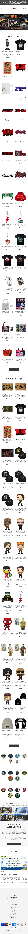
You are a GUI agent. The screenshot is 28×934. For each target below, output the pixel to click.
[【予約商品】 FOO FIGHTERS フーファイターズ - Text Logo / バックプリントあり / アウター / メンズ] (21, 476)
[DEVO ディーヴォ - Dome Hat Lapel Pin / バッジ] (21, 196)
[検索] (23, 8)
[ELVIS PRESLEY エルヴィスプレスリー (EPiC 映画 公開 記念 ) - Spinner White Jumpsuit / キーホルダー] (7, 281)
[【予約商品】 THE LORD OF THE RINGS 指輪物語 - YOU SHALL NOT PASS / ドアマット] (7, 387)
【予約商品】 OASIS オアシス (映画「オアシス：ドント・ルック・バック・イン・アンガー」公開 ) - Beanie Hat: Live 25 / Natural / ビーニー (7, 733)
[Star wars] (17, 778)
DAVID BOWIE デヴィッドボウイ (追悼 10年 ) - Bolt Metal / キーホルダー (7, 225)
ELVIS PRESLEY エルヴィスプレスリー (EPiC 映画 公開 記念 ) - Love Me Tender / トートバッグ (21, 359)
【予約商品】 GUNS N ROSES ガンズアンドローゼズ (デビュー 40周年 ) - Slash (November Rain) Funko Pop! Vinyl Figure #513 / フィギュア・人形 (7, 684)
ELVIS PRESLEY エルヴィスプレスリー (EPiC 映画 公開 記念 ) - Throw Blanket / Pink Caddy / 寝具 (21, 312)
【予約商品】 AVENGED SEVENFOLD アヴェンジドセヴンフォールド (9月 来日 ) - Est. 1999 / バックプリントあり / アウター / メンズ (7, 509)
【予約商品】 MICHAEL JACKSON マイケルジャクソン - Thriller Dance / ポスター (7, 461)
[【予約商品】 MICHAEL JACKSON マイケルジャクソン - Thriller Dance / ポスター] (7, 453)
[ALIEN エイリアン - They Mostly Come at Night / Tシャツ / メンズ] (21, 239)
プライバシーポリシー (14, 914)
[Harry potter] (17, 790)
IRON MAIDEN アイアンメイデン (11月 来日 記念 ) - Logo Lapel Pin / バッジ (20, 162)
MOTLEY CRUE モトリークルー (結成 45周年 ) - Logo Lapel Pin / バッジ (7, 119)
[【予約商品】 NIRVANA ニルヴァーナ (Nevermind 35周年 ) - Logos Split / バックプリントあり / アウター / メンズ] (21, 453)
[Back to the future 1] (3, 756)
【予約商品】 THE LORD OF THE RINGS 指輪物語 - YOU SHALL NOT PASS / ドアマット (7, 395)
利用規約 (14, 913)
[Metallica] (3, 790)
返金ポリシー (14, 910)
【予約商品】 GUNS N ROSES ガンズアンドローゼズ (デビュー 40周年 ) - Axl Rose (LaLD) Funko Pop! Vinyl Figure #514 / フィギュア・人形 (21, 684)
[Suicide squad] (10, 761)
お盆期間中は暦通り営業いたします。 (12, 874)
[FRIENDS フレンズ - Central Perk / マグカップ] (7, 89)
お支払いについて (14, 907)
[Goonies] (10, 773)
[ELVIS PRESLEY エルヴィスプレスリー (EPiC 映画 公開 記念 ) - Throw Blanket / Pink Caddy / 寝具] (21, 304)
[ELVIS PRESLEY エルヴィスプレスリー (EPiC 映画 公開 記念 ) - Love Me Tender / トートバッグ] (21, 351)
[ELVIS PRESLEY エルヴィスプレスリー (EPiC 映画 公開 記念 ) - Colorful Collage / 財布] (21, 328)
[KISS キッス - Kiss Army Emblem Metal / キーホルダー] (7, 239)
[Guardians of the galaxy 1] (10, 790)
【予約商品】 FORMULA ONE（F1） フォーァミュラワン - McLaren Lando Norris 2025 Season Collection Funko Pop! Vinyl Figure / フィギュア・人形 (20, 557)
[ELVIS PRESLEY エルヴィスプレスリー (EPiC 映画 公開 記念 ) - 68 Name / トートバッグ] (7, 351)
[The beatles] (17, 756)
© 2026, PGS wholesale (9, 930)
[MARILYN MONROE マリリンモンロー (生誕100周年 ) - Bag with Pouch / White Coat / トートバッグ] (7, 304)
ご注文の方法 (14, 905)
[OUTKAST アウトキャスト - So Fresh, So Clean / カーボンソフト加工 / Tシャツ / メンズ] (21, 45)
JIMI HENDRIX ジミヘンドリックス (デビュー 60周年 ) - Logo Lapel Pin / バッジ (21, 97)
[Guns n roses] (10, 795)
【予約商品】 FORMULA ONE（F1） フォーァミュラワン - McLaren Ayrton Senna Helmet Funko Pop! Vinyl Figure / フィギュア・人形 (7, 582)
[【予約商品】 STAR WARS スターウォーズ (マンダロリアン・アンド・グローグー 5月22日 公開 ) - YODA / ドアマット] (7, 409)
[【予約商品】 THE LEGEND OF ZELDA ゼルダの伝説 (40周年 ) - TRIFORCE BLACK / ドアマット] (21, 387)
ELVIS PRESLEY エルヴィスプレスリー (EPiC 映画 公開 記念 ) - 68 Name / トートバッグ (7, 359)
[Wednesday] (3, 773)
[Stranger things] (10, 756)
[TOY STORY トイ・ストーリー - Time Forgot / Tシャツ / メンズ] (21, 260)
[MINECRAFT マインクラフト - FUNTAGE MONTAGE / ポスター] (7, 68)
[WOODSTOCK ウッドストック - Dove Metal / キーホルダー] (21, 217)
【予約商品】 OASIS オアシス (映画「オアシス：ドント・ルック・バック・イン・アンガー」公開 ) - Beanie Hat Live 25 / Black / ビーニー (21, 709)
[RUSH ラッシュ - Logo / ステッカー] (21, 68)
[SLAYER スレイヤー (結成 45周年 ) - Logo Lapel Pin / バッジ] (21, 176)
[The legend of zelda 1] (24, 773)
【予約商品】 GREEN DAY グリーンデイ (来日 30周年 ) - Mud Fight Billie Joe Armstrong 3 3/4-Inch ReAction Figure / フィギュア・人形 (21, 659)
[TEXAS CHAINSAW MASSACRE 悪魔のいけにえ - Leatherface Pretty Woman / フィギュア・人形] (7, 45)
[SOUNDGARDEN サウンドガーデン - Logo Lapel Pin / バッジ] (7, 154)
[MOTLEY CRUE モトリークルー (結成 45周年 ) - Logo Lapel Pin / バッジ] (7, 111)
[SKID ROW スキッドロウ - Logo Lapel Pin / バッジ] (21, 111)
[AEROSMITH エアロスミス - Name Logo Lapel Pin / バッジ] (21, 133)
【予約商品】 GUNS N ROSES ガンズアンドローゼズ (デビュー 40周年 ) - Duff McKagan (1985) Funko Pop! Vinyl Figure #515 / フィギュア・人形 (7, 709)
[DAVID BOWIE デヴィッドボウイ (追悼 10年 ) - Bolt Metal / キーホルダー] (7, 217)
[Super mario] (10, 778)
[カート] (25, 8)
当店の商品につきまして (14, 904)
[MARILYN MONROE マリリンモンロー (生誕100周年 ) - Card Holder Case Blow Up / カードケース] (21, 281)
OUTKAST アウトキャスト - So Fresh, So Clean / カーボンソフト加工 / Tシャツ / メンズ (20, 53)
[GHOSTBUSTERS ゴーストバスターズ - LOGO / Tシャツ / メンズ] (7, 260)
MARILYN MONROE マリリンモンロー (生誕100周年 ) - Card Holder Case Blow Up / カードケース (21, 289)
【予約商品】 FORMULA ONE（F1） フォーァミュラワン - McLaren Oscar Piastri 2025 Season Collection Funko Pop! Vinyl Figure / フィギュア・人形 (20, 582)
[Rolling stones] (24, 790)
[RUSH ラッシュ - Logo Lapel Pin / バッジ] (7, 133)
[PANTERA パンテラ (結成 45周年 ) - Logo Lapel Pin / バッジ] (7, 196)
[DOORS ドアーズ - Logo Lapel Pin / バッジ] (7, 176)
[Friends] (17, 795)
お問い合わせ (14, 911)
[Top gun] (17, 761)
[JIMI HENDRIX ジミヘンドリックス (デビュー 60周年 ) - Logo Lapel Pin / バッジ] (21, 89)
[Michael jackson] (24, 756)
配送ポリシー (14, 908)
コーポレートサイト (14, 844)
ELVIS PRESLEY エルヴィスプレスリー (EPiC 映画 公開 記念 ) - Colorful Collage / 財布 (21, 336)
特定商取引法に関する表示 (14, 916)
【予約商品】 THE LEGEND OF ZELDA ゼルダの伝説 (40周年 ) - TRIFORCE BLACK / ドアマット (20, 395)
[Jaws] (17, 773)
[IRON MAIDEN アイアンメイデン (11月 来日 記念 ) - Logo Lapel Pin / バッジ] (21, 154)
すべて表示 (14, 369)
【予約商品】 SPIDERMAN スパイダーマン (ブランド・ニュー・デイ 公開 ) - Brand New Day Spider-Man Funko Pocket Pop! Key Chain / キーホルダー (21, 606)
